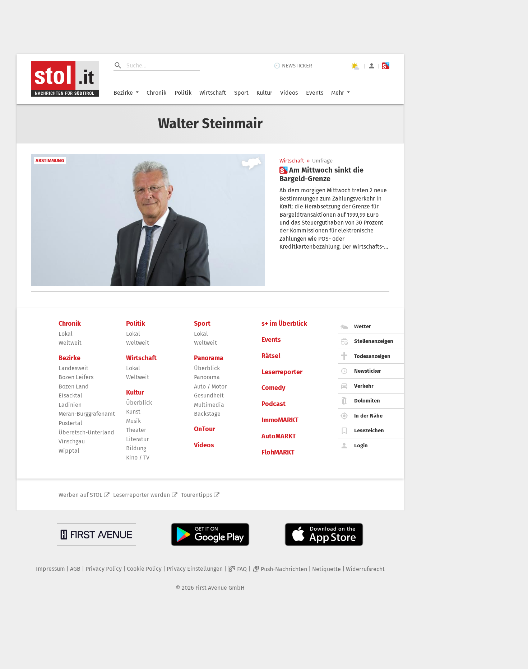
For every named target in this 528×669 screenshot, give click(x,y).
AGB (75, 568)
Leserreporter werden (141, 494)
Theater (136, 430)
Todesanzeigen (372, 356)
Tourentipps (196, 494)
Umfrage (322, 161)
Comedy (273, 388)
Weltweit (70, 342)
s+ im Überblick (284, 324)
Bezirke (123, 92)
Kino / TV (137, 457)
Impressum (50, 568)
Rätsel (270, 356)
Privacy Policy (103, 568)
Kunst (133, 411)
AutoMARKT (278, 436)
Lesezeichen (369, 430)
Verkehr (364, 386)
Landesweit (73, 368)
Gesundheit (209, 395)
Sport (241, 92)
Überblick (139, 402)
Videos (289, 92)
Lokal (66, 333)
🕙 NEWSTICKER (293, 65)
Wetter (362, 326)
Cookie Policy (144, 568)
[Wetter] (354, 66)
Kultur (264, 92)
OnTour (204, 429)
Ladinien (70, 404)
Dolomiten (367, 400)
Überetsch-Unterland (86, 432)
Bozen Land (74, 386)
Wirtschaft (212, 92)
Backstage (207, 413)
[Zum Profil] (371, 66)
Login (361, 445)
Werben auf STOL (80, 494)
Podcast (273, 404)
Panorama (208, 358)
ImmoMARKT (279, 420)
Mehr (337, 92)
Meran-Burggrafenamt (87, 413)
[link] (334, 174)
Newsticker (367, 371)
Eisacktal (70, 395)
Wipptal (69, 450)
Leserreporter (281, 372)
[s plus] (385, 66)
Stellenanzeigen (373, 341)
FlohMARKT (278, 452)
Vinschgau (72, 441)
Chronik (156, 92)
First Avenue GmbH (220, 587)
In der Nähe (368, 416)
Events (314, 92)
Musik (133, 421)
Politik (183, 92)
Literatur (137, 439)
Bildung (136, 448)
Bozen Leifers (76, 377)
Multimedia (209, 404)
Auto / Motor (210, 386)
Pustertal (70, 423)
